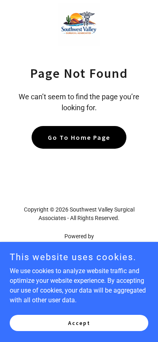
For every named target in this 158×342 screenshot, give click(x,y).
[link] (79, 24)
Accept (79, 322)
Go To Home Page (79, 137)
